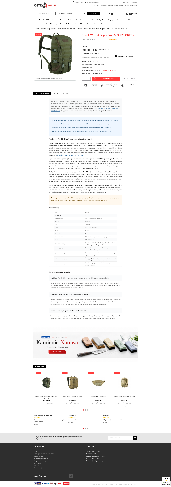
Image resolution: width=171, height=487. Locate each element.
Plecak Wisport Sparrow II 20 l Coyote (72, 396)
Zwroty (36, 465)
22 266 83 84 (79, 2)
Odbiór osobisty (118, 5)
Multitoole (71, 20)
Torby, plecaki (101, 20)
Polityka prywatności (41, 458)
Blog (35, 451)
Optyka (93, 20)
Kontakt (110, 5)
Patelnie (82, 23)
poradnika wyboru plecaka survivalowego (70, 155)
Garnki (89, 23)
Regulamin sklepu (40, 461)
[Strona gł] (45, 5)
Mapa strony (38, 456)
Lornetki (85, 20)
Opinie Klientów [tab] (60, 93)
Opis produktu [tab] (42, 93)
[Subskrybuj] (135, 438)
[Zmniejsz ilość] (83, 78)
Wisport (92, 39)
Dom (76, 23)
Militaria (130, 20)
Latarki (78, 20)
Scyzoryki (37, 20)
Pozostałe (104, 23)
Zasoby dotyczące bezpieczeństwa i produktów (49, 78)
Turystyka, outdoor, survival (116, 20)
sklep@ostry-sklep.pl (93, 2)
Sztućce (96, 23)
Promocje (104, 5)
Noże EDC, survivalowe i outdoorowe (54, 20)
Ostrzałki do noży (51, 23)
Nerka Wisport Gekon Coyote (98, 396)
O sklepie (96, 5)
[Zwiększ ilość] (89, 78)
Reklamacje (38, 468)
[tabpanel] (85, 211)
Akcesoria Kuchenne (65, 23)
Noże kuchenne (39, 23)
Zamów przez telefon (131, 5)
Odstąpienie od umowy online (44, 453)
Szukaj (95, 13)
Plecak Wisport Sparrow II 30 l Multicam (124, 396)
